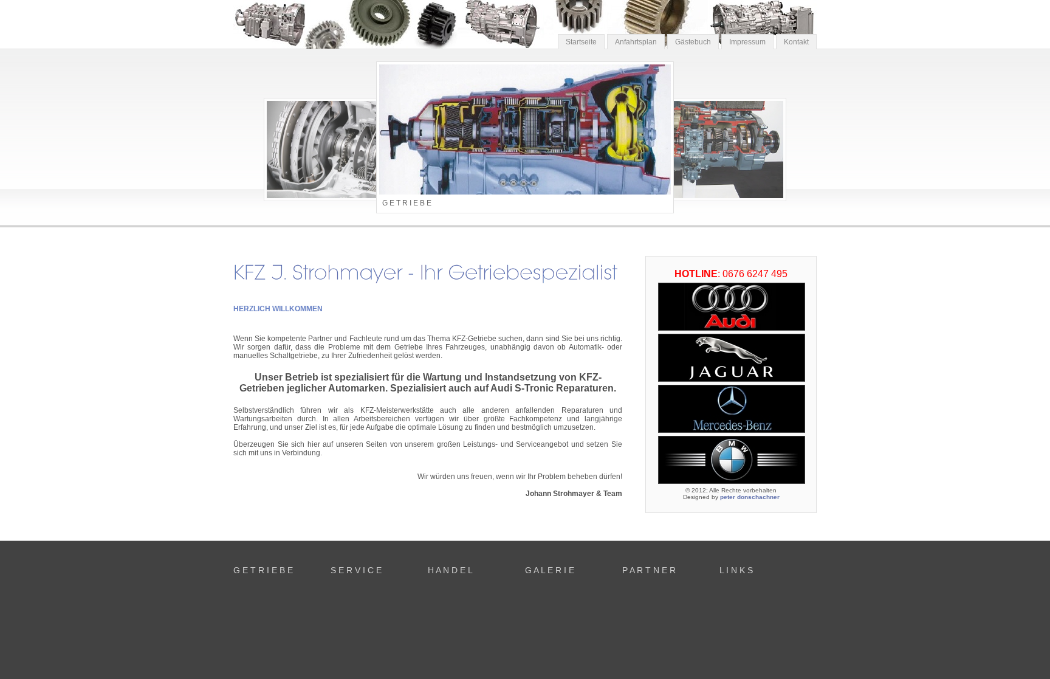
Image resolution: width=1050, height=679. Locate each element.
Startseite (581, 42)
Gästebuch (693, 42)
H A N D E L (450, 570)
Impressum (747, 42)
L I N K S (736, 570)
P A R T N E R (649, 570)
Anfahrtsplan (636, 42)
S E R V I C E (356, 570)
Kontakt (796, 42)
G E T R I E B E (263, 570)
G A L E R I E (549, 570)
